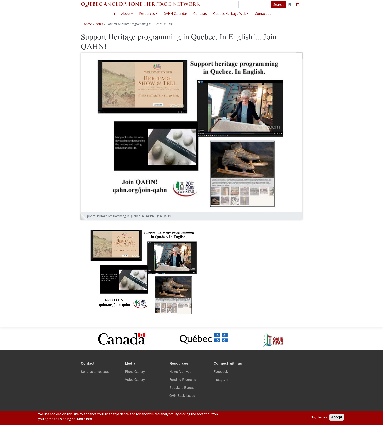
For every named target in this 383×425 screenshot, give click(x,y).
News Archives (180, 371)
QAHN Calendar (175, 13)
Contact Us (263, 13)
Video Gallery (135, 379)
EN (290, 4)
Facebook (221, 371)
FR (298, 4)
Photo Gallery (135, 371)
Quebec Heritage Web (229, 13)
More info (84, 419)
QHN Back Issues (182, 395)
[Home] (140, 4)
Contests (200, 13)
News (99, 24)
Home (113, 13)
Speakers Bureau (182, 387)
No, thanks (318, 417)
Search (278, 4)
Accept (336, 417)
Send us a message (95, 371)
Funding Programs (182, 379)
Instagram (221, 379)
